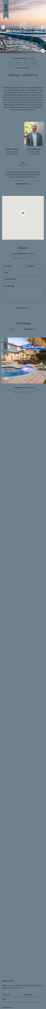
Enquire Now (21, 184)
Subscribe (6, 1007)
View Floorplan (23, 68)
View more (29, 329)
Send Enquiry (21, 308)
